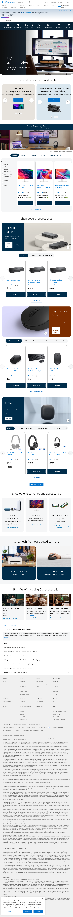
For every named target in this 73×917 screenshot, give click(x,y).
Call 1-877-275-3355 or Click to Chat (61, 10)
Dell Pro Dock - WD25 (13, 280)
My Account (22, 681)
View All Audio (36, 477)
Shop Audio (8, 418)
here (23, 799)
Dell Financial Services (34, 724)
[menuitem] (13, 6)
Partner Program (40, 709)
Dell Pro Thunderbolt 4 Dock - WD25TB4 (56, 281)
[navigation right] (71, 26)
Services (4, 709)
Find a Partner (39, 701)
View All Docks (36, 300)
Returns (38, 686)
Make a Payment (23, 691)
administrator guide (56, 772)
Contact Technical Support (42, 683)
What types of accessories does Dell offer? (15, 647)
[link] (54, 2)
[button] (46, 2)
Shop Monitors (35, 524)
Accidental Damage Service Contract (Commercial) (56, 762)
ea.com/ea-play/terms (22, 789)
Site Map (5, 681)
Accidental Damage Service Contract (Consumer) (21, 762)
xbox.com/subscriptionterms (57, 786)
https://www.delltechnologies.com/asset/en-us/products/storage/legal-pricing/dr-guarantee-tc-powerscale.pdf (29, 779)
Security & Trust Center (58, 716)
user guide (33, 769)
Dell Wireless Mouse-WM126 (55, 370)
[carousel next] (31, 100)
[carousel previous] (5, 100)
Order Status (22, 683)
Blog (54, 701)
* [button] (7, 615)
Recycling (22, 714)
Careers (21, 704)
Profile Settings (23, 686)
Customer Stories (23, 719)
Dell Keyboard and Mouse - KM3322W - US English (36, 370)
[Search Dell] (29, 2)
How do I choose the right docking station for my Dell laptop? (19, 664)
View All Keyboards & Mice (36, 391)
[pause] (16, 113)
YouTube (55, 694)
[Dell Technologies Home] (9, 2)
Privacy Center (56, 714)
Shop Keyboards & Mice (55, 330)
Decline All (27, 911)
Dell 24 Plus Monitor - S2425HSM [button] (62, 186)
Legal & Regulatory (7, 730)
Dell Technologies (7, 724)
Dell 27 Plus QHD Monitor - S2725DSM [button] (43, 186)
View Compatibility (17, 245)
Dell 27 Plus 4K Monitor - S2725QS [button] (25, 186)
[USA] (3, 21)
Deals (4, 711)
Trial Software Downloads (59, 719)
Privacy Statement (31, 727)
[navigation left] (7, 255)
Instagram (55, 691)
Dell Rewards (56, 704)
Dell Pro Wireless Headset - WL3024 (36, 454)
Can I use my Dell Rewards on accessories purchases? (18, 668)
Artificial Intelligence (7, 701)
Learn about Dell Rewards (33, 618)
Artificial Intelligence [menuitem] (4, 6)
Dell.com (32, 615)
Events (54, 706)
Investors (22, 709)
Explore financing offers (56, 618)
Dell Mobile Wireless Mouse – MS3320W (13, 370)
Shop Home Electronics (12, 527)
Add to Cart (25, 203)
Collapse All (13, 625)
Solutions (5, 706)
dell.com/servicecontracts (10, 756)
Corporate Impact (24, 716)
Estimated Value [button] (21, 195)
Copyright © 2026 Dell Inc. (8, 727)
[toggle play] (68, 247)
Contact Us (55, 683)
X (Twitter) (55, 686)
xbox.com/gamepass (12, 789)
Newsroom (22, 711)
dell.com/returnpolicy (22, 739)
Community (55, 681)
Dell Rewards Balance (24, 694)
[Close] (42, 898)
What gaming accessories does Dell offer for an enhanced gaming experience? (24, 660)
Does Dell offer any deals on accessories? (14, 656)
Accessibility (17, 730)
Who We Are (22, 701)
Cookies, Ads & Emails (58, 727)
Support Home (39, 681)
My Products (22, 689)
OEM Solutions (39, 706)
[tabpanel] (36, 185)
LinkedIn (55, 689)
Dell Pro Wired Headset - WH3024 (15, 454)
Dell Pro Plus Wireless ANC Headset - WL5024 (57, 454)
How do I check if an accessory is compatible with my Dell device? (21, 651)
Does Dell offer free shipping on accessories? (15, 672)
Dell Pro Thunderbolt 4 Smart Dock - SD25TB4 (35, 281)
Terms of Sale (21, 727)
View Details (16, 295)
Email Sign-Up (56, 709)
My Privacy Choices (43, 727)
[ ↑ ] (17, 756)
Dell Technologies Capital (25, 706)
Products (5, 704)
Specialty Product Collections (59, 711)
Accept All (38, 911)
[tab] (14, 155)
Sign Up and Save (5, 17)
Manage (9, 911)
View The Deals (18, 100)
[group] (18, 100)
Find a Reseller (39, 704)
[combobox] (24, 2)
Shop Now (54, 100)
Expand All (6, 625)
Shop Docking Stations (9, 245)
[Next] (70, 278)
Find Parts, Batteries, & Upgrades (59, 526)
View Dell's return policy (9, 618)
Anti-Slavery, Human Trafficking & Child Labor (33, 730)
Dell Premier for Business (65, 6)
